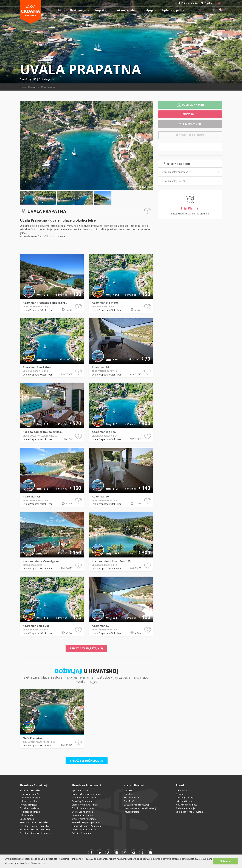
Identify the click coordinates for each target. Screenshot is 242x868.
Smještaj (100, 10)
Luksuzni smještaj (28, 801)
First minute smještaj (30, 794)
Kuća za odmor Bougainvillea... (43, 432)
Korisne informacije (185, 808)
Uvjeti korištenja (184, 801)
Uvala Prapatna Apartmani (176, 171)
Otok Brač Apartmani (82, 815)
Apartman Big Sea (104, 432)
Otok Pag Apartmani (82, 801)
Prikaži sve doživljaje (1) (86, 760)
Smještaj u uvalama (29, 808)
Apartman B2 (100, 367)
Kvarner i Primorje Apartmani (86, 794)
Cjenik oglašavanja (185, 797)
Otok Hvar (46, 310)
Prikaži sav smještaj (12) (86, 648)
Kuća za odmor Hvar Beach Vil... (112, 561)
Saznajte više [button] (38, 863)
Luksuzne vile (125, 10)
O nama (180, 794)
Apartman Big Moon (105, 302)
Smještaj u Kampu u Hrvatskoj (35, 833)
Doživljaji (147, 10)
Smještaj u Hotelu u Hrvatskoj (34, 826)
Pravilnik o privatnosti (186, 804)
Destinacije (78, 10)
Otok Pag (128, 794)
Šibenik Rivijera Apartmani (85, 804)
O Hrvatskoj (181, 790)
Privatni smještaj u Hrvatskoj (34, 822)
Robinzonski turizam (30, 811)
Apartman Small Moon (37, 367)
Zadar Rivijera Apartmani (84, 797)
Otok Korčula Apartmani (84, 829)
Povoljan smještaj (29, 804)
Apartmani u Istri (80, 790)
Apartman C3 (100, 625)
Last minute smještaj (30, 797)
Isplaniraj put (172, 10)
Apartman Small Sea (36, 625)
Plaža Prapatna (33, 738)
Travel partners (131, 811)
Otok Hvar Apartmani (82, 811)
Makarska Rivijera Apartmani (86, 822)
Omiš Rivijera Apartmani (84, 818)
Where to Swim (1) (190, 123)
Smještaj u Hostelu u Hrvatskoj (35, 829)
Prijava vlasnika (189, 3)
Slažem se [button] (225, 861)
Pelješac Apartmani (81, 833)
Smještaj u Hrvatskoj (30, 790)
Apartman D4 (100, 496)
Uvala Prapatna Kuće (173, 181)
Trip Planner (213, 3)
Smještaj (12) (28, 79)
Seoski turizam (27, 818)
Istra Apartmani (131, 797)
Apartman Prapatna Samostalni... (45, 302)
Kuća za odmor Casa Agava (41, 561)
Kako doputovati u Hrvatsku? (190, 811)
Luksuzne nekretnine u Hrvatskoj (140, 808)
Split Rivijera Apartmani (83, 808)
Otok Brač (129, 801)
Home (61, 10)
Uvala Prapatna (31, 310)
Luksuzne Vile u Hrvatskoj (136, 804)
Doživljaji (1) (46, 79)
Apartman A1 (31, 496)
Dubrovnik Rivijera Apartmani (86, 826)
